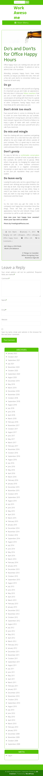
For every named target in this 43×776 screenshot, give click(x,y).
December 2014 (13, 528)
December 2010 (13, 693)
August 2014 (12, 542)
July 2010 (11, 710)
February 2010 (13, 727)
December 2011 (13, 652)
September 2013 (14, 580)
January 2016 (12, 484)
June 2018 (11, 412)
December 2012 (13, 610)
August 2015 (12, 501)
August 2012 (12, 624)
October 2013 (13, 576)
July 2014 (11, 545)
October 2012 (13, 617)
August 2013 (12, 583)
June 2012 (11, 631)
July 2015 (11, 504)
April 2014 (11, 556)
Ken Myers (12, 232)
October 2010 (13, 699)
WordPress (30, 774)
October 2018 (13, 398)
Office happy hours (10, 238)
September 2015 (14, 497)
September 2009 (14, 744)
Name (4, 300)
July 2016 (11, 463)
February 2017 (13, 446)
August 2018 (12, 405)
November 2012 (13, 614)
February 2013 (13, 604)
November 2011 (13, 655)
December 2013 (13, 569)
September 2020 (14, 374)
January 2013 (12, 607)
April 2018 (11, 415)
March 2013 (12, 600)
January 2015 (12, 525)
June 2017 (11, 436)
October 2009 (13, 741)
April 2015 (11, 514)
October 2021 (13, 357)
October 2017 (13, 429)
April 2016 (11, 473)
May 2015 (11, 511)
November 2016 (13, 449)
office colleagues (33, 235)
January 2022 (12, 353)
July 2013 (11, 586)
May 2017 (11, 439)
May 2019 (11, 384)
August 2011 (12, 665)
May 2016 (11, 470)
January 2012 (12, 648)
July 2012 (11, 628)
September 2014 (14, 538)
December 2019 (13, 381)
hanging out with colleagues (14, 235)
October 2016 (13, 453)
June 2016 (11, 466)
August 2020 (12, 377)
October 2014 (13, 535)
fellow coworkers (30, 93)
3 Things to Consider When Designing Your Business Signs (30, 255)
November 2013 (13, 573)
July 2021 (11, 364)
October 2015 (13, 494)
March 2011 (12, 682)
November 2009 (13, 737)
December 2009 (13, 734)
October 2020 (13, 370)
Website (4, 320)
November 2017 (13, 425)
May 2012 (11, 634)
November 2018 (13, 394)
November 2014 (13, 532)
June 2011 (11, 672)
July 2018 (11, 408)
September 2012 (14, 621)
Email (3, 310)
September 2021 (14, 360)
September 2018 (14, 401)
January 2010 (12, 730)
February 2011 (13, 686)
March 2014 (12, 559)
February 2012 (13, 645)
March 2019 (12, 388)
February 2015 (13, 521)
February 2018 (13, 422)
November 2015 (13, 490)
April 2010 (11, 720)
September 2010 (14, 703)
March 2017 (12, 442)
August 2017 (12, 432)
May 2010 (11, 717)
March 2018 (12, 418)
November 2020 (13, 367)
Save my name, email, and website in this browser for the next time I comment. (22, 333)
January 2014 (12, 566)
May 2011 (11, 676)
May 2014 (11, 552)
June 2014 (11, 549)
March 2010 (12, 723)
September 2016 (14, 456)
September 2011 (14, 662)
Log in (10, 755)
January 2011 (12, 689)
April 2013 (11, 597)
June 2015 (11, 508)
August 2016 (12, 460)
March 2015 (12, 518)
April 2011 (11, 679)
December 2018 (13, 391)
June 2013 (11, 590)
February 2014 (13, 562)
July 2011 (11, 669)
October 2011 (13, 658)
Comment (5, 278)
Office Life (28, 238)
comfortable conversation (30, 155)
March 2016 (12, 477)
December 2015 (13, 487)
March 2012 (12, 641)
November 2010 (13, 696)
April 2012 (11, 638)
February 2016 (13, 480)
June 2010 (11, 713)
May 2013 (11, 593)
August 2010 (12, 706)
